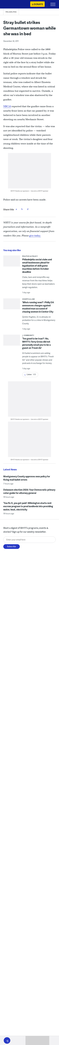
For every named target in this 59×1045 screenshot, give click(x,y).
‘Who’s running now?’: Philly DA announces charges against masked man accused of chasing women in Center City (38, 307)
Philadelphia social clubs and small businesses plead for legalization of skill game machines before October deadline (37, 265)
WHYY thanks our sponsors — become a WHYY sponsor (29, 191)
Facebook (16, 209)
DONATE (38, 4)
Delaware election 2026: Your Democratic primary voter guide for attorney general (29, 491)
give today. (35, 235)
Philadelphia (11, 12)
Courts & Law (28, 299)
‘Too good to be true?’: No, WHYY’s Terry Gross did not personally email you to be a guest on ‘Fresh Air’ (36, 343)
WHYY (11, 4)
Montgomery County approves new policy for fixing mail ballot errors (26, 478)
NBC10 (7, 106)
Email (28, 209)
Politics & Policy (30, 256)
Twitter (22, 209)
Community (29, 335)
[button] (7, 1040)
